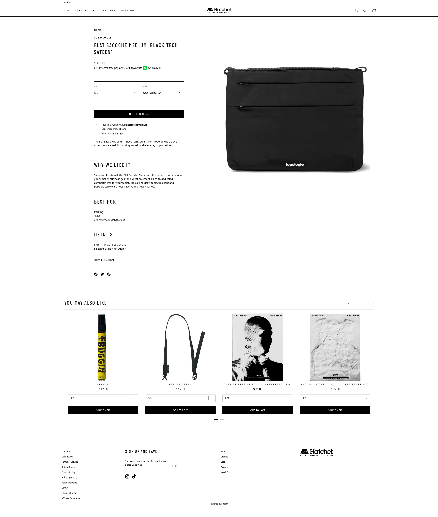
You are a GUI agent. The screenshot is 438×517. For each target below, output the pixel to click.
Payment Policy (69, 482)
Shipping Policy (69, 477)
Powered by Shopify (219, 503)
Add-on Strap (180, 384)
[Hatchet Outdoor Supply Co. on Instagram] (127, 476)
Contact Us (67, 456)
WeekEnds (128, 10)
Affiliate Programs (71, 498)
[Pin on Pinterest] (109, 274)
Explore (109, 10)
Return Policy (68, 467)
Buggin (103, 384)
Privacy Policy (68, 472)
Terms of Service (70, 461)
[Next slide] (368, 303)
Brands (80, 10)
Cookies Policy (69, 492)
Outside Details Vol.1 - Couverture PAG (257, 384)
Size (95, 87)
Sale (94, 10)
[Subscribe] (174, 466)
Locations (67, 2)
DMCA (65, 487)
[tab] (216, 419)
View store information (112, 133)
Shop (66, 10)
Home (97, 29)
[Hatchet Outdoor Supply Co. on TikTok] (134, 476)
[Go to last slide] (353, 303)
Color (145, 87)
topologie (103, 37)
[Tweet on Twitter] (102, 274)
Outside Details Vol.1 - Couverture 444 (335, 384)
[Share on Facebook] (96, 274)
